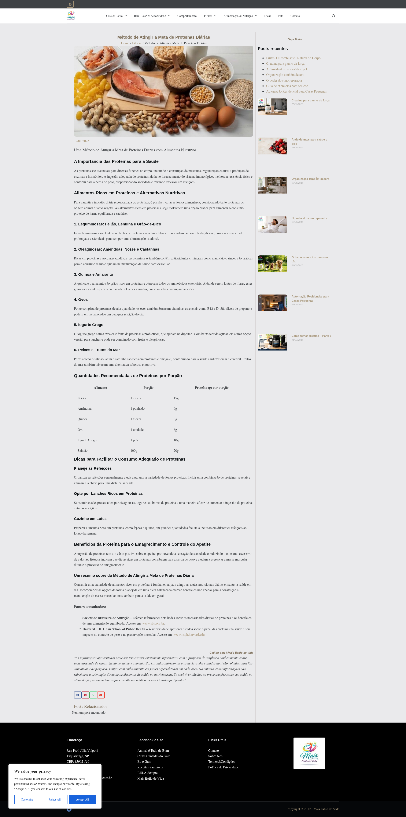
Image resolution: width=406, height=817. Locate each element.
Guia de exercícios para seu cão (287, 85)
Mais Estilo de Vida (150, 778)
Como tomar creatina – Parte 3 (311, 335)
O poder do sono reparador (284, 80)
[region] (55, 786)
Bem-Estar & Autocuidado (150, 16)
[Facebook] (70, 4)
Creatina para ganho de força (285, 63)
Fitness (208, 16)
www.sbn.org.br (153, 623)
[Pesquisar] (333, 16)
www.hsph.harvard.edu (189, 634)
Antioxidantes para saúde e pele (287, 69)
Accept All (82, 799)
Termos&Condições (221, 761)
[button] (78, 695)
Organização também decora (285, 74)
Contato (295, 16)
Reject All (55, 799)
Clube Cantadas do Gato (153, 756)
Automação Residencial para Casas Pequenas (296, 91)
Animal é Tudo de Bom (153, 750)
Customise (27, 799)
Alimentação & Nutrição (238, 16)
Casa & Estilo (114, 16)
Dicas (267, 16)
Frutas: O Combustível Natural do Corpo (293, 58)
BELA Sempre (147, 772)
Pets (280, 16)
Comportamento (187, 16)
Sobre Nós (215, 756)
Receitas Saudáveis (150, 767)
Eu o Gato (144, 761)
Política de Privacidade (223, 767)
